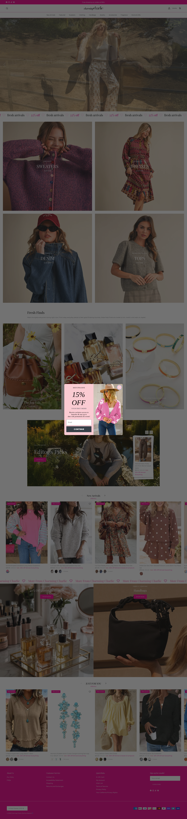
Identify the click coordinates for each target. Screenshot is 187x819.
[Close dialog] (119, 387)
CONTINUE (79, 429)
